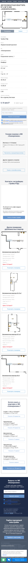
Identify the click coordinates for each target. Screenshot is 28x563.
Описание (4, 1)
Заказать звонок (14, 496)
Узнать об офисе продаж (14, 217)
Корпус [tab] (20, 31)
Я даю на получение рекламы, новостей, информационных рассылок (12, 123)
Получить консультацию (14, 116)
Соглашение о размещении (20, 556)
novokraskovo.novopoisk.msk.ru (7, 545)
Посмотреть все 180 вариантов (14, 468)
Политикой (4, 554)
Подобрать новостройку (14, 537)
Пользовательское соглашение (7, 556)
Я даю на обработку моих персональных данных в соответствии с (13, 121)
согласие (7, 120)
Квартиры (9, 1)
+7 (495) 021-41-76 (8, 513)
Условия (15, 1)
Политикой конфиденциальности (16, 121)
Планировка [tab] (7, 31)
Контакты (20, 1)
